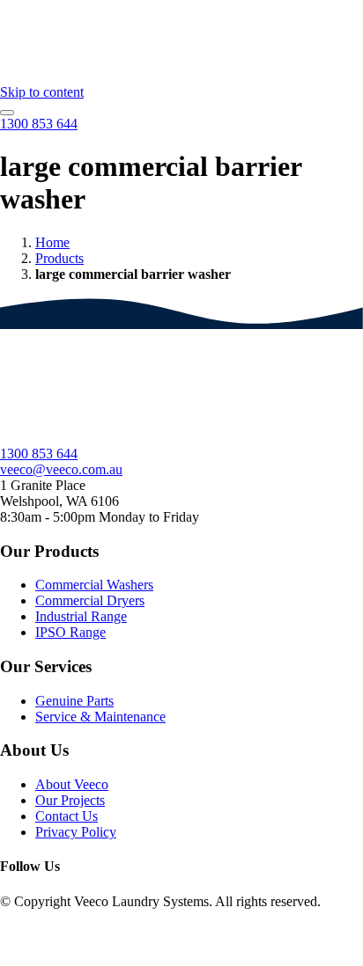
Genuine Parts (74, 700)
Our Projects (70, 800)
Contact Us (66, 816)
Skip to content (42, 91)
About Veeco (71, 784)
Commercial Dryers (89, 600)
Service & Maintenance (100, 716)
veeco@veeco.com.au (61, 469)
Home (52, 242)
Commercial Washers (94, 584)
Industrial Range (81, 616)
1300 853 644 (39, 453)
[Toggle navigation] (7, 112)
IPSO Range (70, 632)
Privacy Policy (75, 831)
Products (59, 258)
